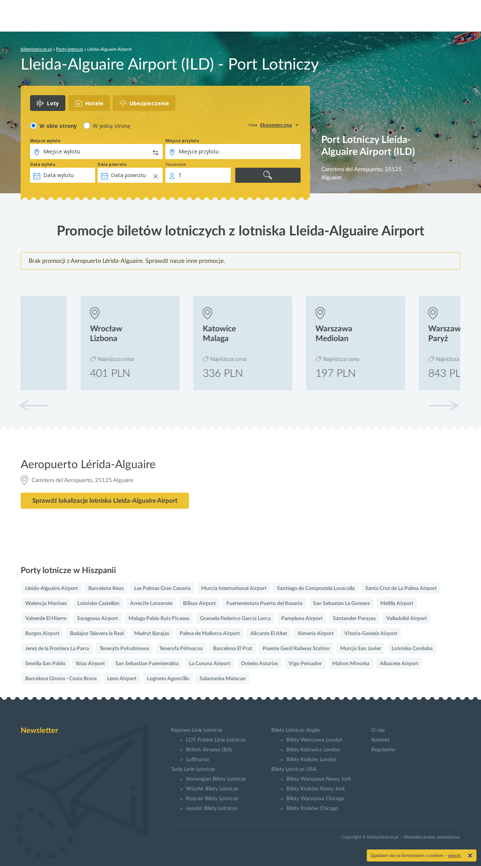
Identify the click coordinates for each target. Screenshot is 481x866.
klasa (253, 124)
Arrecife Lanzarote (151, 603)
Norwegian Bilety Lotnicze (216, 779)
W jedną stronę (111, 125)
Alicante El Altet (268, 633)
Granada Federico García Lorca (235, 618)
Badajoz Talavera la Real (97, 633)
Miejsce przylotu (182, 140)
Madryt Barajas (151, 633)
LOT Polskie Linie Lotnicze (215, 740)
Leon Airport (121, 678)
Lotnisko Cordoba (412, 648)
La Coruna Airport (209, 663)
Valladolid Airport (406, 618)
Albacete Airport (399, 663)
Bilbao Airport (199, 603)
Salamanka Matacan (223, 678)
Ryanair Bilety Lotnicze (212, 798)
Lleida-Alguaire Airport (51, 588)
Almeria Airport (316, 633)
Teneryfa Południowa (124, 648)
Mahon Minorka (350, 663)
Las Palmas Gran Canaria (162, 588)
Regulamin (383, 749)
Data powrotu (112, 164)
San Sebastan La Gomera (341, 603)
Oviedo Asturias (259, 663)
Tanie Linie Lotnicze (193, 769)
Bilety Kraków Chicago (312, 808)
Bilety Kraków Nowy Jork (315, 789)
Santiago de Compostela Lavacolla (316, 588)
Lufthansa (197, 759)
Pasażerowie (175, 164)
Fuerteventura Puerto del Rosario (264, 603)
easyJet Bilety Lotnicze (211, 808)
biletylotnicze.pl (36, 49)
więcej (454, 855)
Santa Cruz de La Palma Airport (401, 588)
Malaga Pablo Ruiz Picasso (159, 618)
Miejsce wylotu (45, 140)
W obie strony (58, 125)
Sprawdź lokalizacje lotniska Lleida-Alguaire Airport (104, 500)
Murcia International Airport (233, 588)
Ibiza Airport (90, 663)
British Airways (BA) (209, 749)
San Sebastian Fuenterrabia (146, 663)
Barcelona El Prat (232, 648)
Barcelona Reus (106, 588)
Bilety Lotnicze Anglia (295, 730)
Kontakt (380, 740)
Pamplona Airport (301, 618)
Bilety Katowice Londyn (313, 749)
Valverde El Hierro (46, 618)
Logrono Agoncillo (168, 678)
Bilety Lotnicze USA (293, 769)
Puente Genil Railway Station (296, 648)
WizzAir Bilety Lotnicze (212, 789)
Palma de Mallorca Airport (210, 633)
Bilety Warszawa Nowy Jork (318, 779)
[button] (443, 405)
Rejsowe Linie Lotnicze (196, 730)
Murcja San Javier (360, 648)
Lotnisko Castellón (98, 603)
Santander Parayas (354, 618)
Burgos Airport (42, 633)
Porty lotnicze (69, 49)
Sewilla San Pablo (45, 663)
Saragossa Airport (97, 618)
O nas (378, 730)
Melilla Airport (396, 603)
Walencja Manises (46, 603)
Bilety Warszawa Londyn (314, 740)
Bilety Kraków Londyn (311, 759)
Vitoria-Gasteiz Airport (370, 633)
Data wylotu (42, 164)
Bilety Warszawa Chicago (315, 798)
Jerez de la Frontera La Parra (57, 648)
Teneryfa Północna (181, 648)
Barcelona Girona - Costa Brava (61, 678)
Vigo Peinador (305, 663)
